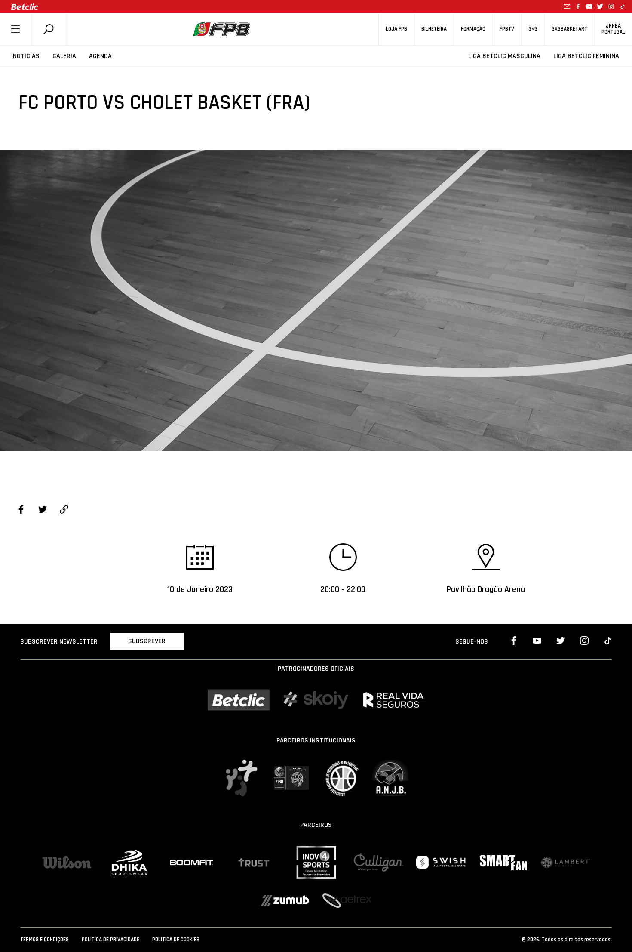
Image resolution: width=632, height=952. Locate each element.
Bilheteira (434, 29)
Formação (473, 29)
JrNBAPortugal (613, 28)
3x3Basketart (569, 29)
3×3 (532, 29)
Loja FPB (396, 29)
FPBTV (507, 29)
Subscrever (147, 641)
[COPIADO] (64, 511)
